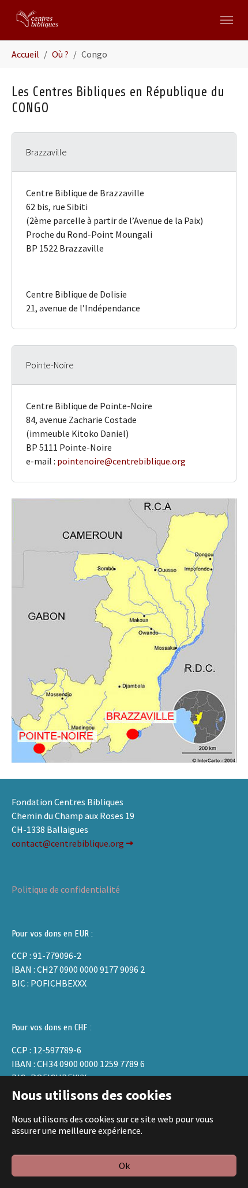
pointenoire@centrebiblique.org (121, 461)
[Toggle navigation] (226, 20)
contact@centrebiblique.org (68, 843)
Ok (124, 1165)
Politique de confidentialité (66, 889)
